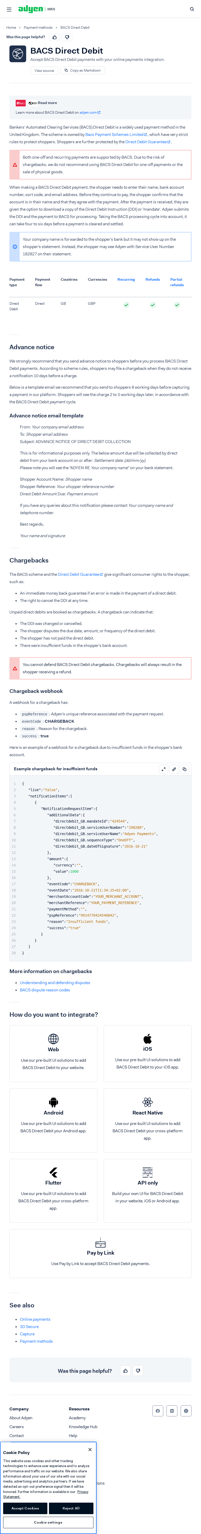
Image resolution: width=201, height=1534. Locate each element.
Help (73, 1435)
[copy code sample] (184, 769)
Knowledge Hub (83, 1426)
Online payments (35, 1319)
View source (44, 70)
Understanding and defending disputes (55, 982)
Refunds (153, 279)
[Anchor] (5, 347)
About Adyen (20, 1418)
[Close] (90, 1449)
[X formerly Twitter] (186, 1410)
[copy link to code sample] (174, 769)
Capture (27, 1334)
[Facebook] (157, 1410)
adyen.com (88, 112)
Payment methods (38, 27)
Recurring (126, 279)
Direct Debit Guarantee (146, 142)
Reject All (71, 1508)
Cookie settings (48, 1522)
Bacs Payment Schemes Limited (114, 134)
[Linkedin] (171, 1410)
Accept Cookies (25, 1508)
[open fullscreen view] (163, 769)
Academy (77, 1418)
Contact (16, 1435)
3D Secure (29, 1326)
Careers (16, 1426)
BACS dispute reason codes (45, 990)
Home (11, 27)
